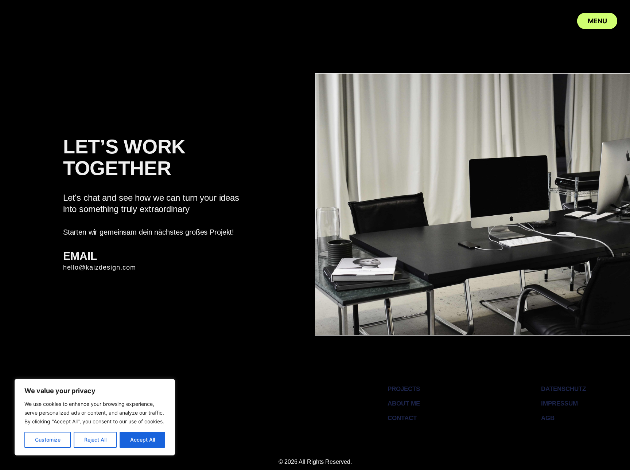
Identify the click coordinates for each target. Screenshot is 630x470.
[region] (95, 417)
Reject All (95, 439)
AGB (548, 418)
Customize (48, 439)
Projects (404, 388)
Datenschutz (563, 388)
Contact (402, 418)
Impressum (559, 403)
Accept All (142, 439)
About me (404, 403)
